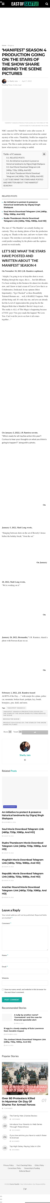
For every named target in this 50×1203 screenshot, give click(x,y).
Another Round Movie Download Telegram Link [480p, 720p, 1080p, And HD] (24, 890)
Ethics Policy (39, 1165)
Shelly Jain (14, 81)
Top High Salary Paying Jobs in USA (25, 1146)
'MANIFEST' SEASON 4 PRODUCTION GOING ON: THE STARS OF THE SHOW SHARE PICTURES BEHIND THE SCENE (24, 713)
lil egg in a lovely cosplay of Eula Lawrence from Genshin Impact (24, 1029)
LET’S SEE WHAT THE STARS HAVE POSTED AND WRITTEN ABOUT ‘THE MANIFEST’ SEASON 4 (23, 182)
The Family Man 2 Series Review (23, 1116)
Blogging (11, 45)
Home (4, 45)
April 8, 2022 (19, 1023)
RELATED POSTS (17, 158)
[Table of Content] (44, 154)
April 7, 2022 (27, 81)
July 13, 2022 (9, 1045)
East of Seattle (14, 1184)
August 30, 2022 (8, 836)
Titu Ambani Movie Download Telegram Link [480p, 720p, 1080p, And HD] (25, 1040)
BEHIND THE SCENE (11, 719)
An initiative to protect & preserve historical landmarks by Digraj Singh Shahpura (22, 205)
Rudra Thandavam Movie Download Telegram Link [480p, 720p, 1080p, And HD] (24, 846)
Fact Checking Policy (24, 1165)
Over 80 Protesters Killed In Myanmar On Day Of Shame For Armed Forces (18, 1101)
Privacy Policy (8, 1165)
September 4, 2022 (11, 1034)
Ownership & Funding (32, 1168)
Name (5, 955)
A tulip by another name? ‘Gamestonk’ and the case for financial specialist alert (28, 1017)
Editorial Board (24, 1171)
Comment (6, 923)
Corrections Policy (14, 1168)
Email (5, 966)
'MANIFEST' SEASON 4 (16, 708)
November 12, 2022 (9, 822)
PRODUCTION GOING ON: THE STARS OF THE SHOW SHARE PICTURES (24, 723)
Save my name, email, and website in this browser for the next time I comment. (25, 990)
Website (5, 978)
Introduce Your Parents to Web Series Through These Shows (26, 1125)
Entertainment (10, 807)
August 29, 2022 (8, 866)
